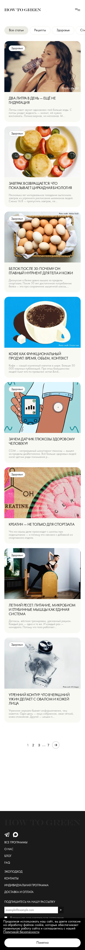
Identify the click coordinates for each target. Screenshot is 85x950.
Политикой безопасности (21, 932)
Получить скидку (42, 488)
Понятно (42, 943)
